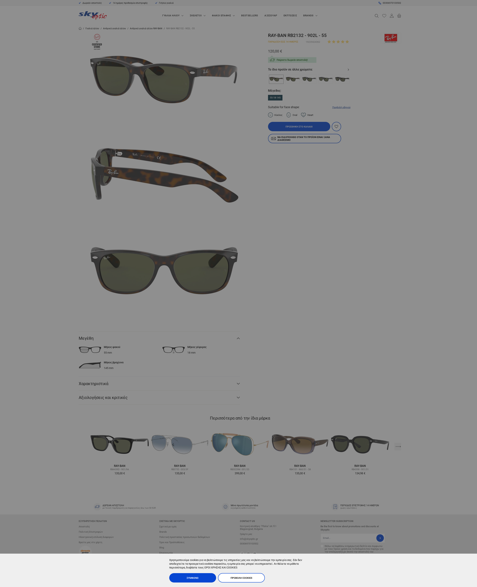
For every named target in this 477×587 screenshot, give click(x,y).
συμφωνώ (192, 578)
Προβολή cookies (241, 578)
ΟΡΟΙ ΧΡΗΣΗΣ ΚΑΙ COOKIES (220, 567)
